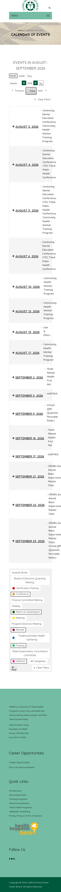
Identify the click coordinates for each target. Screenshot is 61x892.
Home (20, 30)
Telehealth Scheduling (19, 811)
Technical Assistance (19, 803)
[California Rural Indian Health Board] (30, 6)
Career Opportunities (19, 762)
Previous (19, 90)
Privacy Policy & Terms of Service (25, 815)
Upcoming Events (17, 795)
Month (13, 76)
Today (32, 91)
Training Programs (18, 799)
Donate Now (15, 790)
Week (22, 75)
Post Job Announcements (21, 767)
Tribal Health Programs (20, 807)
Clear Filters (44, 99)
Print (14, 669)
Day (29, 75)
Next (40, 90)
